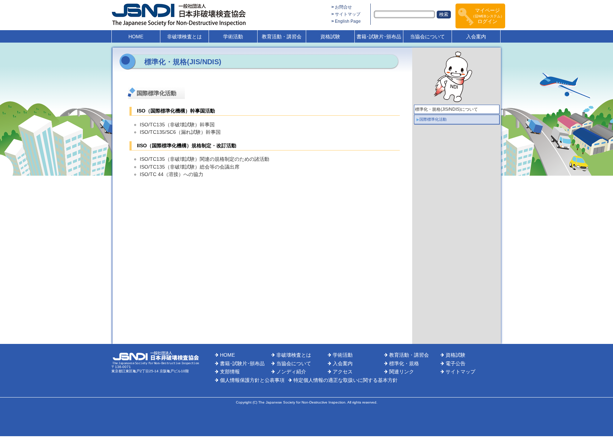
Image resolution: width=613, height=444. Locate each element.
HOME (135, 36)
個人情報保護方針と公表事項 (252, 380)
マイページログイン (487, 15)
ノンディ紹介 (291, 371)
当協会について (427, 36)
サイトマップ (347, 14)
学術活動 (233, 36)
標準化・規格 (404, 363)
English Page (348, 21)
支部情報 (230, 371)
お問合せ (343, 7)
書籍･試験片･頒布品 (379, 36)
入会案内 (476, 36)
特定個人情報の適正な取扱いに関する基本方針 (345, 380)
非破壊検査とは (184, 36)
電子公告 (455, 363)
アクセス (343, 371)
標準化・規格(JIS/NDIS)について (446, 109)
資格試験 (330, 36)
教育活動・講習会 (282, 36)
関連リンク (401, 371)
